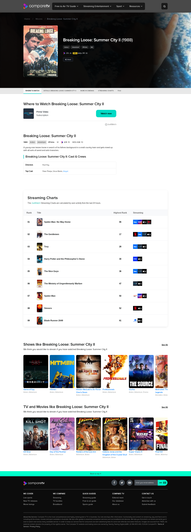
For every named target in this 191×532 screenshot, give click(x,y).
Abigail (65, 171)
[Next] (163, 376)
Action (66, 47)
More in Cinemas (87, 91)
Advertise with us (149, 501)
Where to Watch (32, 91)
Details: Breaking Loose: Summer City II (60, 91)
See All (165, 345)
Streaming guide (89, 498)
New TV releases (30, 501)
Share (69, 59)
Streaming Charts (106, 91)
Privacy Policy (35, 526)
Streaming (57, 498)
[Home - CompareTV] (36, 6)
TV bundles (57, 501)
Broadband (57, 504)
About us (116, 504)
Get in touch (147, 498)
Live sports (27, 498)
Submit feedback (148, 504)
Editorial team (117, 498)
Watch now (106, 113)
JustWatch (111, 124)
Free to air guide (89, 501)
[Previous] (28, 376)
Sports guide (88, 504)
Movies (39, 19)
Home (27, 19)
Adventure (75, 47)
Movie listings (28, 504)
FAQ (119, 91)
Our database (118, 501)
